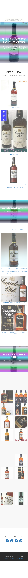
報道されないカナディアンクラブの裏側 (14, 40)
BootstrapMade (19, 558)
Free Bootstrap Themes (10, 558)
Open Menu (2, 23)
